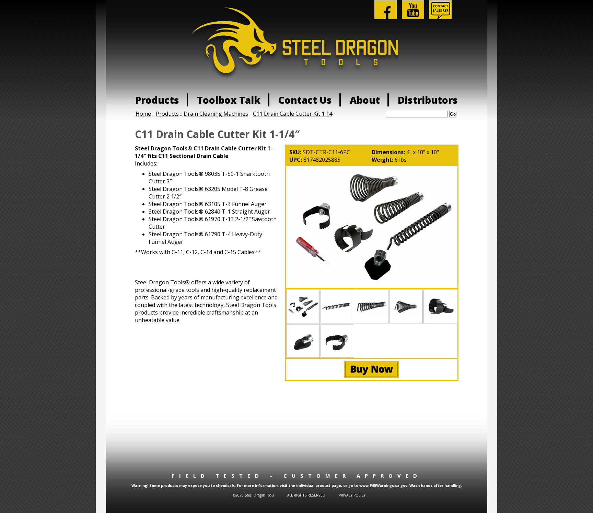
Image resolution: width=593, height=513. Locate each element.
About (365, 99)
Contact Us (305, 99)
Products (157, 99)
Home (143, 113)
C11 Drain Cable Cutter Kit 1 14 (292, 113)
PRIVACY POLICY (352, 495)
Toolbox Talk (228, 99)
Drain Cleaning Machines (216, 113)
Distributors (428, 99)
